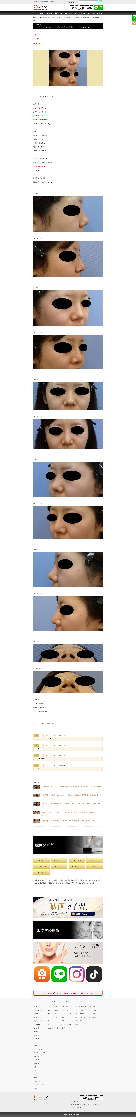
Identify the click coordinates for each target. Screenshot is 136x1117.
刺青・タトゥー (59, 866)
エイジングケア (59, 860)
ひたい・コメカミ (52, 1017)
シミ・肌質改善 (41, 866)
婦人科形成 (79, 1021)
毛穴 (63, 1017)
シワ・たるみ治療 (52, 1006)
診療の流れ (36, 1063)
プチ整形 (92, 1006)
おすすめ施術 (91, 13)
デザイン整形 (76, 860)
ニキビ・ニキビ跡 (66, 1013)
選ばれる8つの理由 (38, 1021)
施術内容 (42, 13)
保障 (35, 1067)
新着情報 (99, 13)
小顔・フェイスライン (53, 1010)
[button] (36, 735)
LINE (35, 1070)
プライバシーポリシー (39, 1084)
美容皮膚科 (65, 1006)
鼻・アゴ (94, 860)
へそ (77, 1024)
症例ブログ (49, 13)
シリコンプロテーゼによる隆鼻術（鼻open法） (45, 738)
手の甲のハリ (65, 1028)
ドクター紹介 (63, 13)
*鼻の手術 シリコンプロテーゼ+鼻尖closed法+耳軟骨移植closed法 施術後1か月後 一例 (70, 821)
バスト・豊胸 (79, 1010)
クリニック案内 (73, 13)
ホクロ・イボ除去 (66, 1024)
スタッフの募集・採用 (39, 1052)
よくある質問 (82, 13)
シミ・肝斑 (65, 1010)
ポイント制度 (37, 1081)
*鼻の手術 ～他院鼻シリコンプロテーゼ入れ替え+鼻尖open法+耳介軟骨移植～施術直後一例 (71, 795)
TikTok (35, 1077)
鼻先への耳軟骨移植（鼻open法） (42, 758)
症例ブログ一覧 (41, 872)
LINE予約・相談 (38, 1010)
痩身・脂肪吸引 (80, 1013)
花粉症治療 (93, 1017)
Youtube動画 (37, 1038)
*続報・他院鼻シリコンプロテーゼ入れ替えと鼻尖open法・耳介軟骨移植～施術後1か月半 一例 (71, 813)
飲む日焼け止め (94, 1013)
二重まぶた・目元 (52, 1013)
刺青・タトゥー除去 (67, 1021)
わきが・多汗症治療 (81, 1006)
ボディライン (76, 866)
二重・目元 (41, 860)
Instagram (36, 1074)
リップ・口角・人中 (53, 1028)
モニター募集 (37, 1060)
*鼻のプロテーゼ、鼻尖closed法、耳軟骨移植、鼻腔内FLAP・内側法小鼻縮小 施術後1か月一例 (72, 805)
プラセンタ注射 (94, 1010)
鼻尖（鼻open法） (39, 748)
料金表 (56, 13)
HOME (36, 13)
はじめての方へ (38, 1017)
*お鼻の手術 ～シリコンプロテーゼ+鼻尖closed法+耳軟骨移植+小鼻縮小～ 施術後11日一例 (71, 786)
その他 (94, 866)
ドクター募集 (37, 1056)
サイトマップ (37, 1088)
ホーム (35, 1006)
